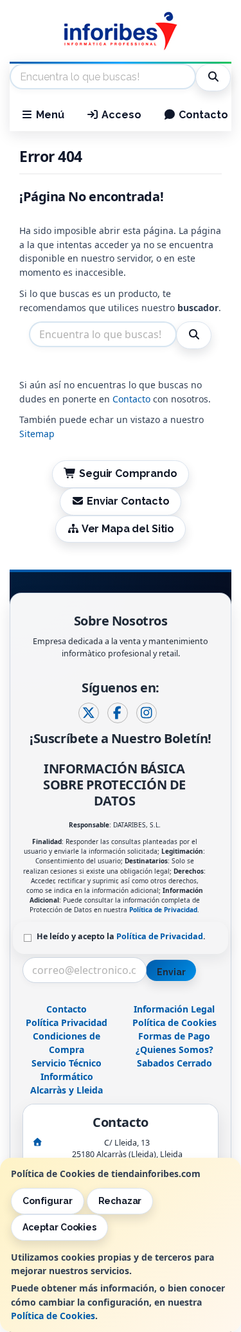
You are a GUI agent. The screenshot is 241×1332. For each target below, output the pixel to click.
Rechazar (120, 1201)
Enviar (171, 972)
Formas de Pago (174, 1036)
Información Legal (174, 1009)
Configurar (47, 1201)
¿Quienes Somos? (174, 1049)
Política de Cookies (53, 1316)
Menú (48, 115)
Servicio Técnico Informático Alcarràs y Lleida (66, 1076)
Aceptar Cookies (59, 1227)
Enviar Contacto (127, 501)
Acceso (120, 115)
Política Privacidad (66, 1022)
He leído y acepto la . (121, 936)
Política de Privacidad (163, 909)
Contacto (202, 115)
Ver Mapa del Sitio (127, 529)
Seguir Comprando (126, 473)
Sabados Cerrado (174, 1063)
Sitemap (37, 434)
